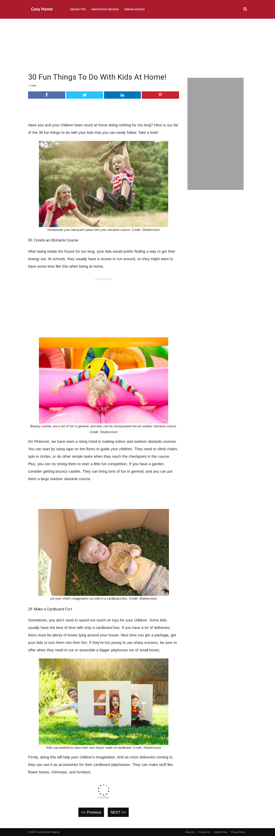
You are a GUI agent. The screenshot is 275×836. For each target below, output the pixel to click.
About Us (190, 832)
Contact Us (204, 832)
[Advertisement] (137, 44)
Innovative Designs (105, 9)
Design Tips (78, 9)
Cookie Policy (220, 832)
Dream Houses (134, 9)
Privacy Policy (238, 832)
